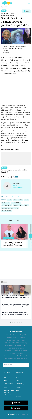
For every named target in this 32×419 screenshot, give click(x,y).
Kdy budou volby (10, 343)
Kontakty (18, 380)
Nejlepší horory (11, 337)
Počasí (23, 340)
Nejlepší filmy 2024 (20, 335)
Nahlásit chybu (7, 395)
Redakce (18, 390)
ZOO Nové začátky (21, 343)
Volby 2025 (11, 348)
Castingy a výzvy (20, 377)
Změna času (11, 340)
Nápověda (18, 387)
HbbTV (5, 380)
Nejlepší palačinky (10, 358)
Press (17, 375)
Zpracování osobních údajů (20, 384)
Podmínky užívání (8, 383)
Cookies (6, 387)
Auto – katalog (9, 345)
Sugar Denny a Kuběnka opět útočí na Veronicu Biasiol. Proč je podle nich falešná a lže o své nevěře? (13, 244)
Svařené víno (20, 348)
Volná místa (7, 375)
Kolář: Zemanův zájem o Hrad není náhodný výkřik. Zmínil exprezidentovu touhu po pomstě (15, 296)
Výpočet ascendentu (10, 356)
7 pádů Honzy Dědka (21, 345)
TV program (21, 337)
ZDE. (16, 177)
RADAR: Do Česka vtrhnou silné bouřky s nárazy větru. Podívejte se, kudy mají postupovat (15, 305)
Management (19, 372)
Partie (17, 340)
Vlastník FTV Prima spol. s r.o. (9, 391)
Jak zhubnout (10, 335)
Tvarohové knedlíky (22, 356)
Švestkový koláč (22, 358)
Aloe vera (24, 350)
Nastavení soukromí (18, 395)
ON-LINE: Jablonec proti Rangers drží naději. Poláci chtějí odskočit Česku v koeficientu (15, 313)
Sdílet (25, 11)
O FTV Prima (7, 372)
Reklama (6, 377)
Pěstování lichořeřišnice (16, 353)
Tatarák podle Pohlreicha (12, 350)
